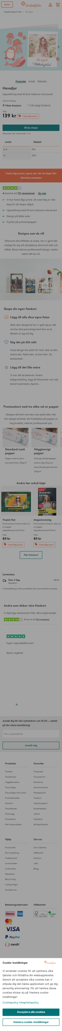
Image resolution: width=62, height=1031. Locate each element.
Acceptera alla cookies (31, 1012)
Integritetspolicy (29, 1002)
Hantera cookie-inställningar (31, 1022)
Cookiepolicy (10, 1002)
